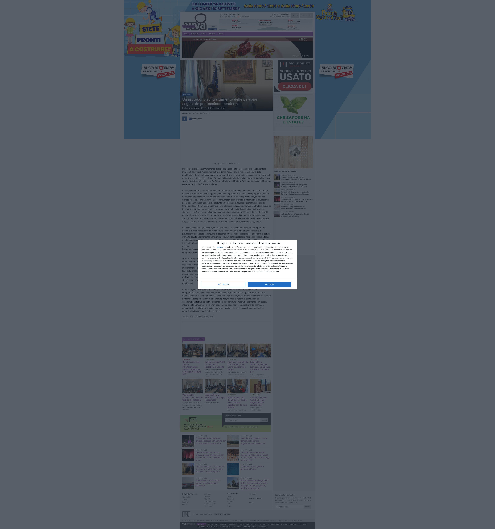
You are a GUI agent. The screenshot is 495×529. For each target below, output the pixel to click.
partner (220, 247)
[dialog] (247, 264)
